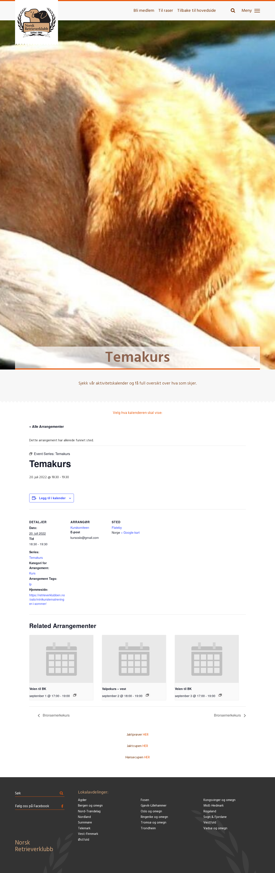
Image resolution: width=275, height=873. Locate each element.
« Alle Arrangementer (46, 426)
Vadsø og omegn (215, 828)
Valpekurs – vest (114, 689)
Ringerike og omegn (154, 817)
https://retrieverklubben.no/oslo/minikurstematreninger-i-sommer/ (47, 599)
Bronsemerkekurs (56, 715)
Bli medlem (143, 10)
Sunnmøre (85, 822)
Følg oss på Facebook (32, 806)
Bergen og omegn (90, 806)
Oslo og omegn (151, 811)
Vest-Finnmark (88, 834)
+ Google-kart (130, 532)
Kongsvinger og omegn (219, 800)
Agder (82, 800)
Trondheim (148, 828)
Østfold (83, 840)
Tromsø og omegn (153, 822)
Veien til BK (37, 689)
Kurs (32, 573)
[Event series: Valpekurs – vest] (147, 695)
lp (30, 584)
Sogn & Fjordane (215, 817)
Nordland (84, 817)
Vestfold (209, 822)
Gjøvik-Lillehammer (154, 806)
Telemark (84, 828)
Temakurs (36, 557)
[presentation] (61, 659)
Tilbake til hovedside (196, 10)
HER (145, 735)
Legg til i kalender (52, 498)
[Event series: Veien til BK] (74, 695)
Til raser (165, 10)
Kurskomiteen (79, 527)
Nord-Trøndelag (89, 811)
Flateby (117, 527)
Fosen (145, 800)
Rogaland (209, 811)
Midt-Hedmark (213, 806)
